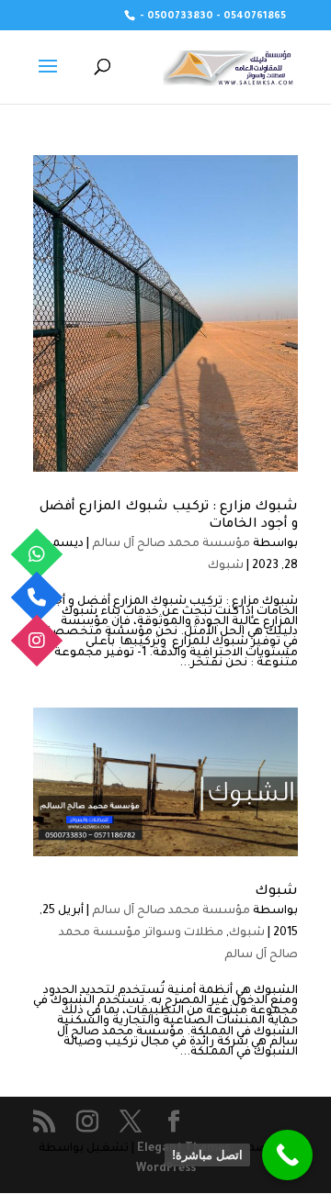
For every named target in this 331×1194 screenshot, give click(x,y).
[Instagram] (37, 640)
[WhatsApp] (37, 554)
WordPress (166, 1169)
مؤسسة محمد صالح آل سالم (171, 544)
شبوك (226, 566)
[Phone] (37, 597)
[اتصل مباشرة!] (287, 1155)
